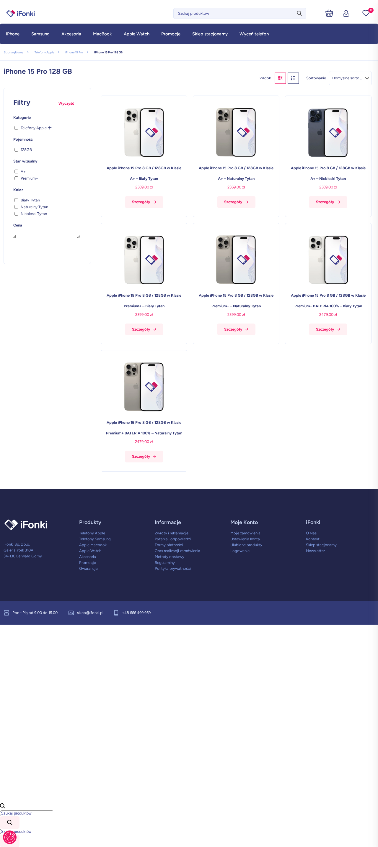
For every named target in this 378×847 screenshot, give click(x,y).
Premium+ (29, 178)
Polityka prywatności (173, 568)
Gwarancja (88, 568)
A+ (23, 171)
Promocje (87, 562)
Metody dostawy (169, 556)
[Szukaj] (9, 822)
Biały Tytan (30, 200)
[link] (280, 78)
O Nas (311, 533)
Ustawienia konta (245, 539)
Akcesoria (87, 556)
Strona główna (13, 52)
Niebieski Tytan (34, 213)
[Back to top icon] (349, 835)
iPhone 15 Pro (74, 52)
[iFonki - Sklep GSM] (20, 13)
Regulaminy (165, 562)
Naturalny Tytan (34, 207)
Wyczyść (66, 103)
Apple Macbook (93, 545)
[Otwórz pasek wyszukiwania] (2, 807)
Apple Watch (90, 551)
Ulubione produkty (246, 545)
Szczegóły (141, 202)
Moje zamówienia (245, 533)
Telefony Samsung (95, 539)
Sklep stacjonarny (321, 545)
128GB (26, 149)
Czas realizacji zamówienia (177, 551)
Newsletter (315, 551)
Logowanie (240, 551)
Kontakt (313, 539)
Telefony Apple (44, 52)
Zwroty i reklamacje (171, 533)
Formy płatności (169, 545)
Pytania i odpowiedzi (173, 539)
